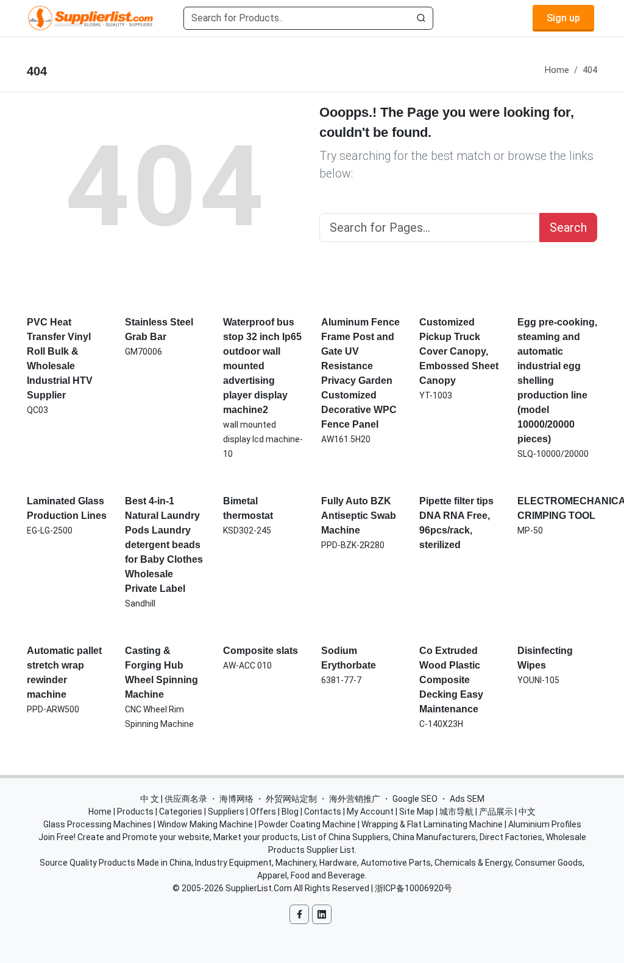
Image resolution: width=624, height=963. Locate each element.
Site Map (416, 811)
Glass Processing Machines (97, 824)
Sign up (563, 18)
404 (590, 70)
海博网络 (236, 799)
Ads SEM (467, 799)
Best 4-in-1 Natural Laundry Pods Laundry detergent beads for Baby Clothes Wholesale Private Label (164, 545)
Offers (263, 811)
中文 (527, 811)
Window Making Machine (205, 824)
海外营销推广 (354, 799)
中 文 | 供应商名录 (173, 799)
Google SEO (415, 799)
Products (135, 811)
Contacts (322, 811)
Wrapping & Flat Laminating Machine (432, 824)
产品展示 (496, 811)
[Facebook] (299, 914)
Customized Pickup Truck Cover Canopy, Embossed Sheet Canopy (458, 351)
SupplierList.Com (258, 888)
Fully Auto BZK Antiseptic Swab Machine (358, 515)
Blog (290, 811)
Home (557, 70)
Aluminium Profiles (544, 824)
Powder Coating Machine (307, 824)
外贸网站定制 (291, 799)
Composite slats (260, 650)
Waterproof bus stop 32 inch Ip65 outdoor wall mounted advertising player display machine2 (262, 366)
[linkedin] (322, 914)
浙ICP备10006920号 (413, 888)
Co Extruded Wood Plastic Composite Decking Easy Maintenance (451, 679)
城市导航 (456, 811)
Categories (180, 811)
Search (568, 227)
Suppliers (226, 811)
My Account (370, 811)
